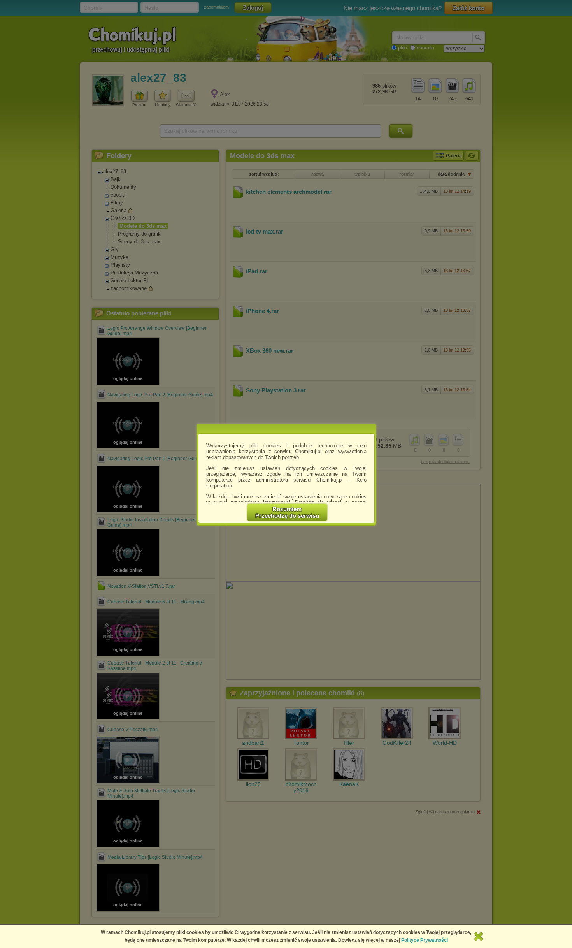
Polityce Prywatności (424, 940)
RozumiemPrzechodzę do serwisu (287, 512)
